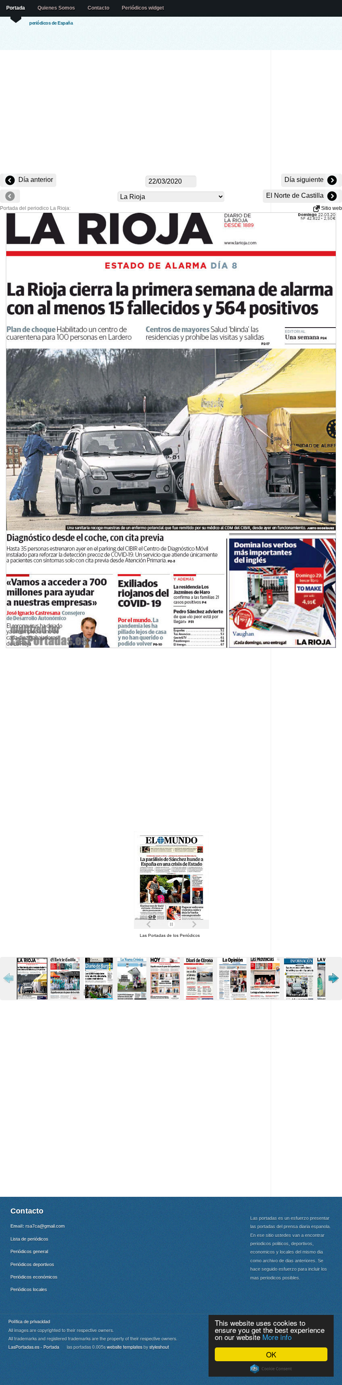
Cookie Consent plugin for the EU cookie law (271, 1368)
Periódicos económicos (34, 1276)
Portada (15, 8)
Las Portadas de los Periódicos (170, 935)
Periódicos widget (143, 8)
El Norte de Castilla (295, 195)
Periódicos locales (28, 1289)
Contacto (98, 8)
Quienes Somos (56, 8)
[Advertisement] (171, 112)
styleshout (159, 1347)
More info (277, 1337)
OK (271, 1354)
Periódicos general (29, 1251)
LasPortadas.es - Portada (33, 1347)
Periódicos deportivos (32, 1264)
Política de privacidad (29, 1321)
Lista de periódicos (29, 1238)
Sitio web (331, 208)
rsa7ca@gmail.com (45, 1226)
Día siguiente (304, 179)
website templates (124, 1347)
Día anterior (35, 179)
